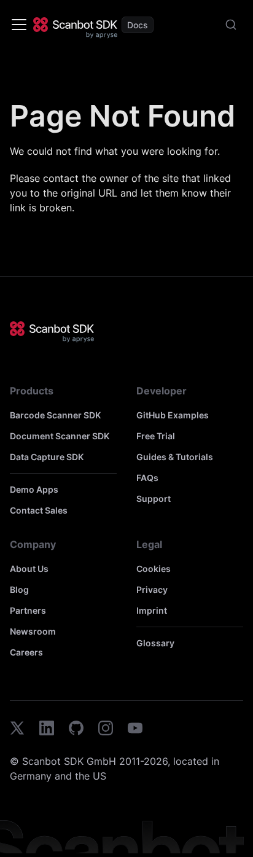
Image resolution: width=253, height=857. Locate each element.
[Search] (231, 24)
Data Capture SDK (47, 457)
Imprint (151, 610)
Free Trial (155, 436)
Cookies (153, 568)
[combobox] (231, 24)
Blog (19, 589)
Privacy (152, 589)
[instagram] (105, 730)
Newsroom (33, 631)
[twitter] (17, 730)
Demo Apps (34, 489)
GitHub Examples (172, 415)
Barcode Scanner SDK (55, 415)
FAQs (147, 477)
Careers (26, 652)
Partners (28, 610)
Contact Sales (39, 510)
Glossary (155, 643)
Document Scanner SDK (59, 436)
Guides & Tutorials (174, 457)
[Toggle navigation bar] (19, 24)
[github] (76, 730)
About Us (29, 568)
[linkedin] (46, 730)
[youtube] (135, 730)
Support (153, 498)
